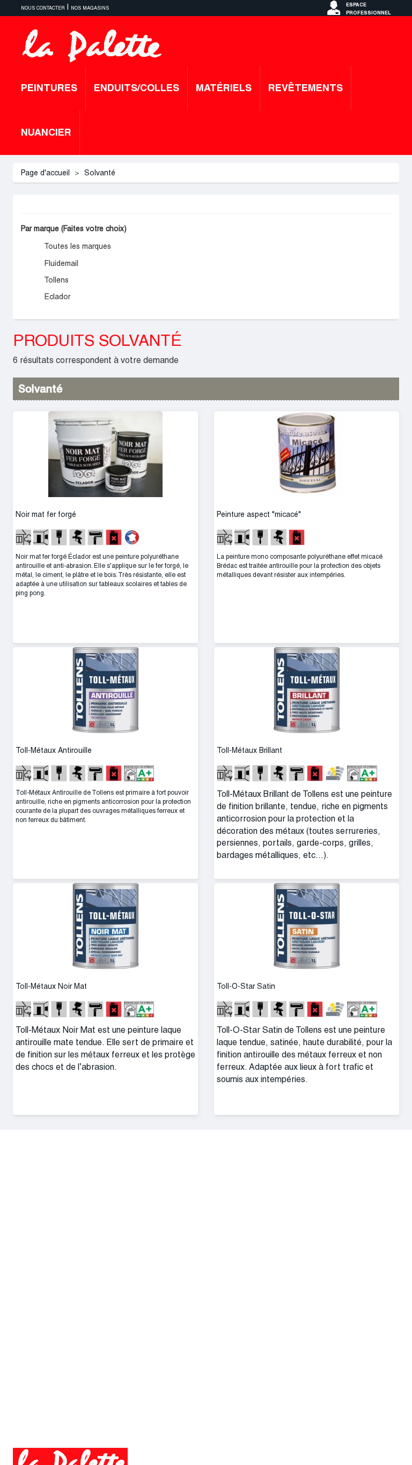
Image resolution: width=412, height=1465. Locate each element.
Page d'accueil (45, 172)
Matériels (224, 87)
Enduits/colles (136, 87)
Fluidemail (60, 263)
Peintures (49, 87)
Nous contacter (43, 8)
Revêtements (305, 87)
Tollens (55, 280)
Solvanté (99, 172)
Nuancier (46, 132)
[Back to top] (382, 1435)
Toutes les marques (76, 246)
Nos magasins (90, 8)
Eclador (56, 296)
